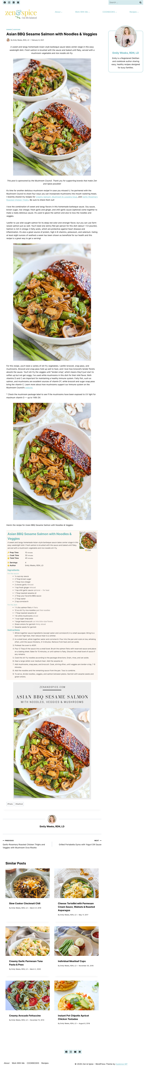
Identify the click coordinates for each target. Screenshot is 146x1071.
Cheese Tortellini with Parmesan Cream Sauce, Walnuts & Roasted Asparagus (76, 907)
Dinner (9, 29)
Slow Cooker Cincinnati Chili (24, 903)
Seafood (16, 29)
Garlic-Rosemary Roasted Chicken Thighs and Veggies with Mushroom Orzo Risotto (24, 844)
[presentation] (27, 883)
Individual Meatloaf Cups (72, 961)
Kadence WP (122, 1064)
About (6, 1063)
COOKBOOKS (33, 1063)
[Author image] (8, 40)
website (29, 387)
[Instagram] (9, 2)
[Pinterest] (18, 2)
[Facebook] (5, 2)
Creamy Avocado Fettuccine (25, 1015)
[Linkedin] (14, 2)
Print (89, 550)
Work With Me (18, 1063)
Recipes (45, 1063)
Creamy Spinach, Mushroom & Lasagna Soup (56, 197)
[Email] (75, 1052)
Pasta (10, 804)
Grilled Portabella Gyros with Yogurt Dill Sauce (80, 843)
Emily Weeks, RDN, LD (21, 40)
